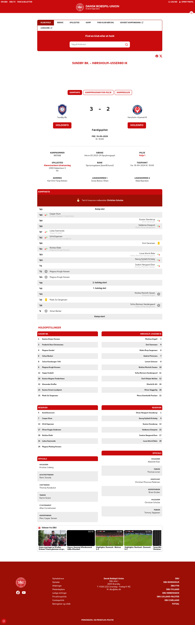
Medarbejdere (58, 590)
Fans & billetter (24, 2)
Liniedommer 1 (99, 178)
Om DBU (4, 2)
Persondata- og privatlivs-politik (97, 620)
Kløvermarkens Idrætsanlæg (57, 166)
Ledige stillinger (59, 593)
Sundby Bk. (62, 117)
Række (99, 153)
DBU (177, 579)
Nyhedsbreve (58, 579)
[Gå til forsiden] (97, 7)
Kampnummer (57, 153)
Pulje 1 (142, 156)
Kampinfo (75, 93)
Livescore (45, 28)
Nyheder (56, 582)
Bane (99, 163)
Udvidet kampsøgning (130, 23)
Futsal (175, 604)
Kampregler (123, 93)
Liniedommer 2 (142, 178)
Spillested (57, 163)
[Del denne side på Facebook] (157, 56)
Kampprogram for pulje (98, 93)
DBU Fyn (175, 586)
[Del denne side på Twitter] (160, 56)
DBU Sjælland (172, 600)
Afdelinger (57, 586)
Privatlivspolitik (59, 597)
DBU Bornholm (171, 582)
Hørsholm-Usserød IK (137, 117)
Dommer (57, 178)
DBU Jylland (172, 590)
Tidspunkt (142, 163)
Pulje (142, 153)
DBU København (170, 593)
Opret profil (187, 2)
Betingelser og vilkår (61, 604)
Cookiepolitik (58, 600)
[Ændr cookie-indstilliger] (4, 621)
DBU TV (12, 2)
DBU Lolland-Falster (168, 597)
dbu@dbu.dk (115, 590)
